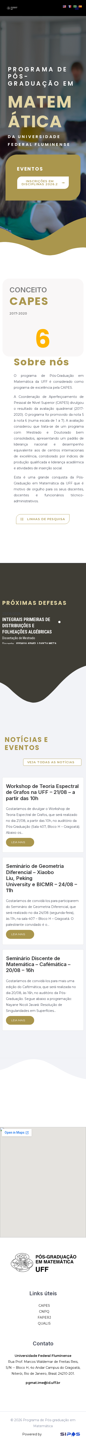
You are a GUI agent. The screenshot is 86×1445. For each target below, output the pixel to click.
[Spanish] (80, 6)
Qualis (44, 1323)
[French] (70, 6)
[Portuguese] (75, 6)
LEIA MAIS (18, 842)
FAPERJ (44, 1317)
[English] (65, 6)
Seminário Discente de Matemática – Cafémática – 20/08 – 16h (38, 964)
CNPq (44, 1311)
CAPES (44, 1306)
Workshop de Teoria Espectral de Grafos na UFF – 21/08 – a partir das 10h (42, 792)
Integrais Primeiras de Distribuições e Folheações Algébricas (27, 626)
